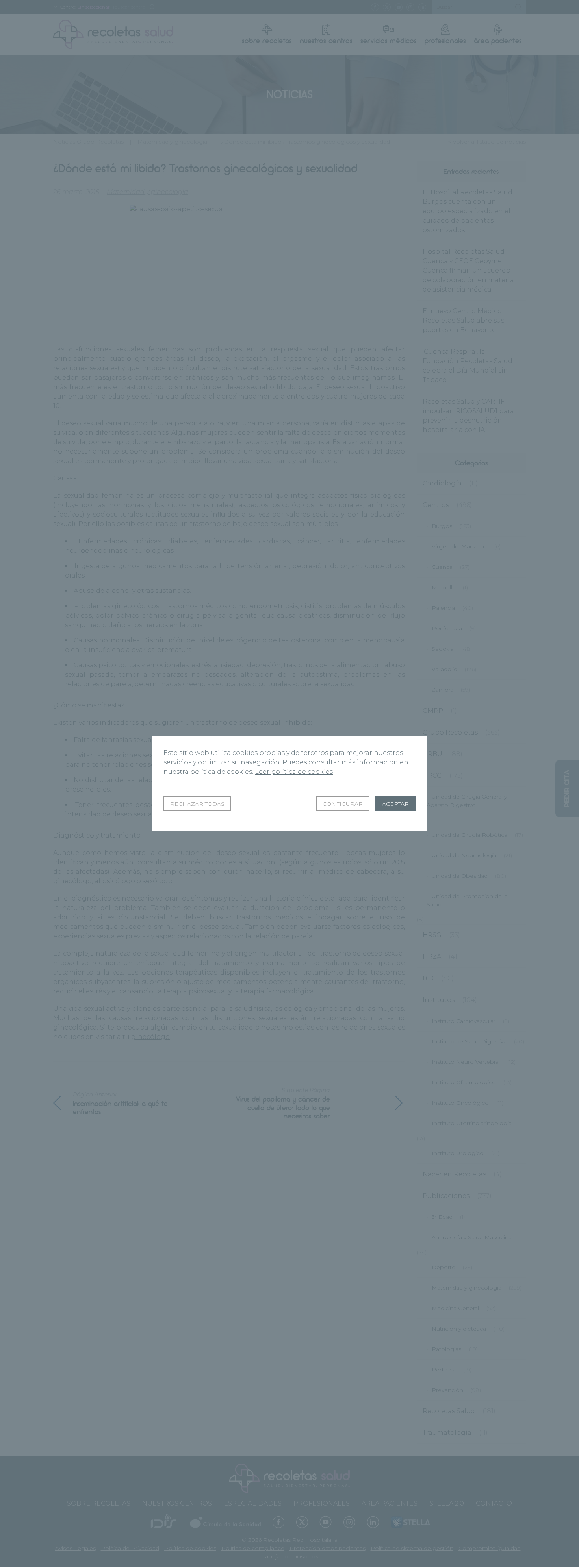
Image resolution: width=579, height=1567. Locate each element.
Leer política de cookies (294, 771)
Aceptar (395, 803)
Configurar (343, 803)
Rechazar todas (197, 803)
